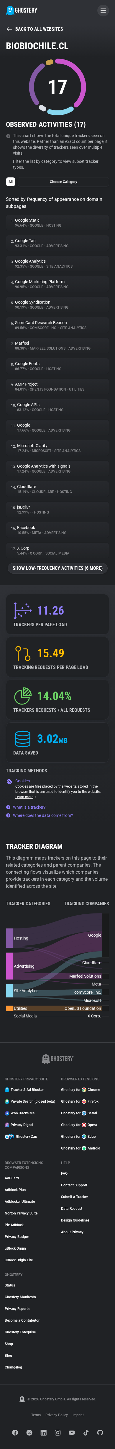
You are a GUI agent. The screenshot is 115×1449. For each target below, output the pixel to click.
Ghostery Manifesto (20, 1297)
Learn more (24, 797)
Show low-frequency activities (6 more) (58, 568)
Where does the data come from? (43, 815)
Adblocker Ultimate (20, 1202)
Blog (8, 1356)
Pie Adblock (14, 1225)
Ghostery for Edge (78, 1137)
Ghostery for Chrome (80, 1090)
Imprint (78, 1415)
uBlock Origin (15, 1248)
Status (10, 1285)
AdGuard (12, 1178)
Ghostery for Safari (79, 1113)
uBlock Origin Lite (19, 1260)
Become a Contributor (22, 1320)
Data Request (71, 1209)
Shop (9, 1344)
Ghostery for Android (80, 1148)
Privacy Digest (22, 1125)
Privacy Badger (17, 1237)
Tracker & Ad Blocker (27, 1090)
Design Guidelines (75, 1220)
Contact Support (74, 1185)
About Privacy (72, 1232)
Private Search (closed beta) (32, 1101)
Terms (36, 1415)
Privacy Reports (17, 1309)
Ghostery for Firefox (79, 1101)
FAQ (64, 1173)
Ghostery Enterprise (20, 1332)
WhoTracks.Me (22, 1113)
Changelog (13, 1367)
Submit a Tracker (74, 1197)
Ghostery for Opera (79, 1125)
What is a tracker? (29, 807)
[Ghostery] (22, 10)
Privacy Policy (56, 1415)
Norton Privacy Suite (21, 1213)
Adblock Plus (15, 1190)
